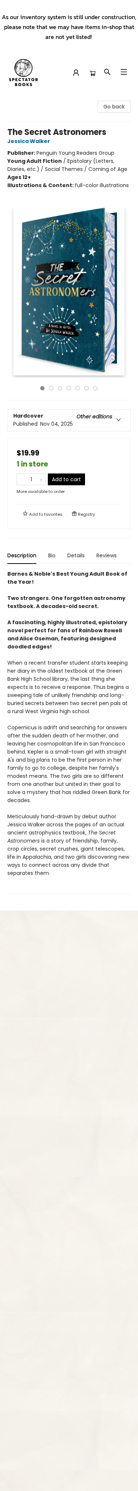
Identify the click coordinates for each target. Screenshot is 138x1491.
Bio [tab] (52, 555)
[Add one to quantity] (41, 479)
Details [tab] (76, 555)
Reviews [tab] (106, 555)
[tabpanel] (69, 732)
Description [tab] (21, 555)
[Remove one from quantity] (21, 479)
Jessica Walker (28, 141)
